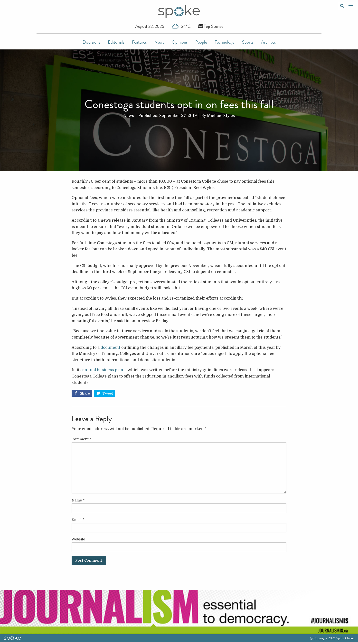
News (159, 42)
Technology (224, 42)
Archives (268, 42)
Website (78, 539)
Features (139, 42)
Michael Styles (221, 115)
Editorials (116, 42)
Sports (247, 42)
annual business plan (102, 370)
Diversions (91, 42)
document (110, 347)
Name (78, 500)
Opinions (180, 42)
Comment (81, 439)
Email (78, 520)
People (201, 42)
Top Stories (213, 26)
